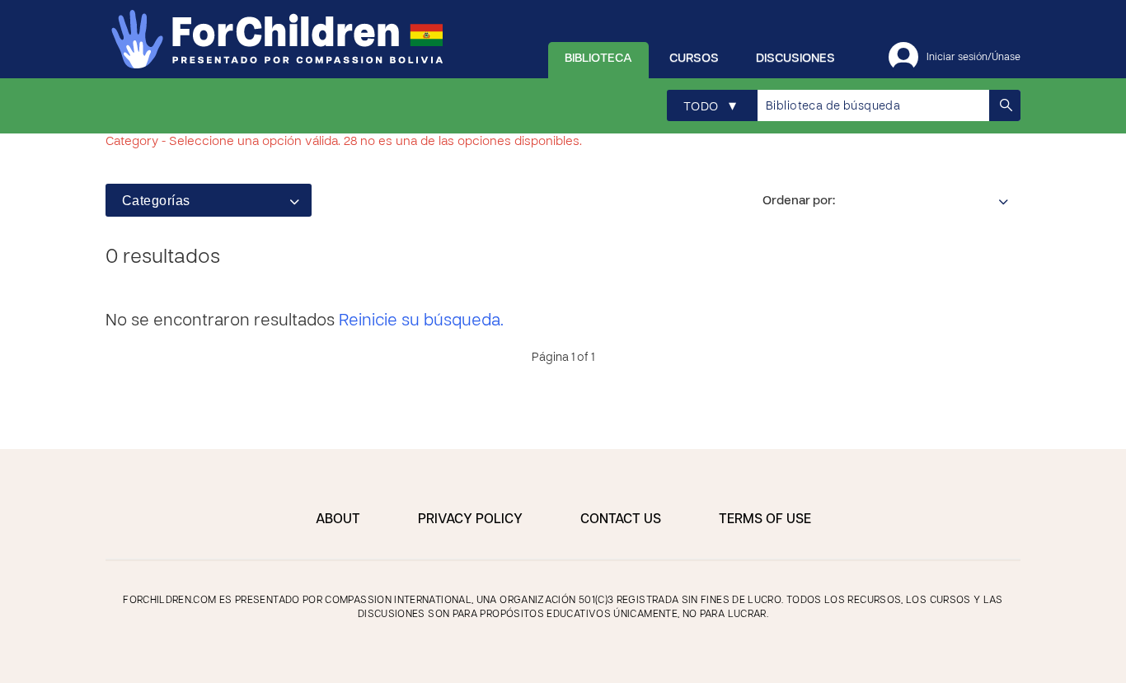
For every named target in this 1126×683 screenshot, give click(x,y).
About (338, 519)
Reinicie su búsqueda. (421, 321)
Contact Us (620, 519)
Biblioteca (598, 58)
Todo (709, 107)
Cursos (694, 58)
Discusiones (795, 58)
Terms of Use (765, 519)
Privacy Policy (470, 519)
